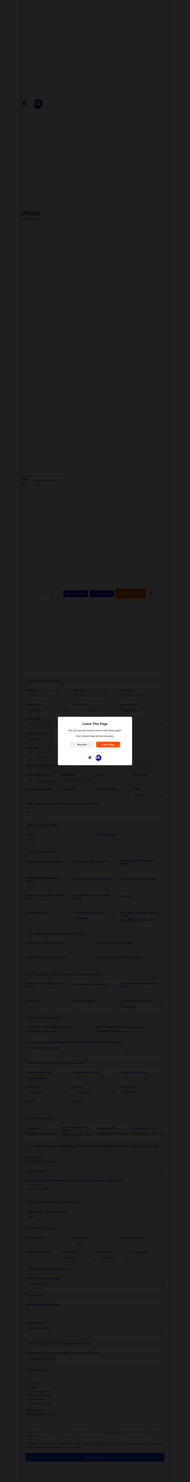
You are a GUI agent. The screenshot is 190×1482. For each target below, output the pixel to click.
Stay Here (82, 744)
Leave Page (108, 744)
